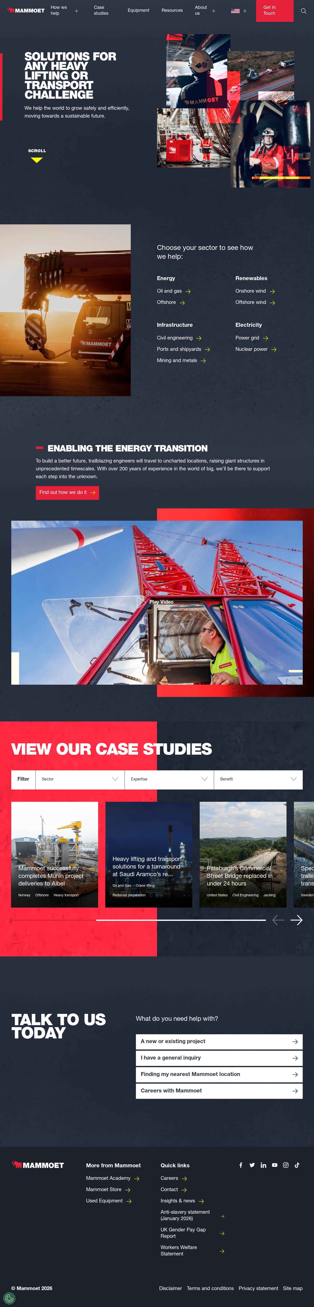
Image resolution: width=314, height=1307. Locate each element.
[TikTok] (297, 1165)
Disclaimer (170, 1289)
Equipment (138, 11)
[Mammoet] (26, 12)
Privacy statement (258, 1289)
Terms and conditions (210, 1289)
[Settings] (9, 1298)
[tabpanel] (54, 854)
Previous (278, 920)
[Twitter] (252, 1165)
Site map (293, 1289)
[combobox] (80, 780)
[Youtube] (274, 1165)
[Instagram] (286, 1165)
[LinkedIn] (263, 1165)
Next (296, 920)
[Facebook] (241, 1165)
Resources (172, 11)
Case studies (101, 11)
